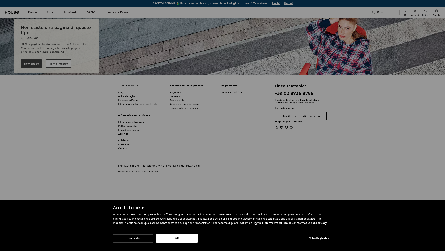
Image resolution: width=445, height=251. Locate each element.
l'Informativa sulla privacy (310, 223)
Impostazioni (133, 238)
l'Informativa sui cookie (277, 223)
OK (177, 238)
